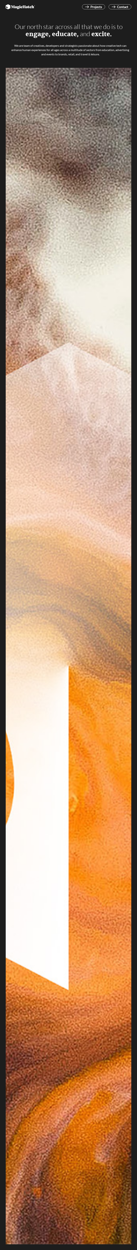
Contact (122, 7)
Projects (96, 7)
